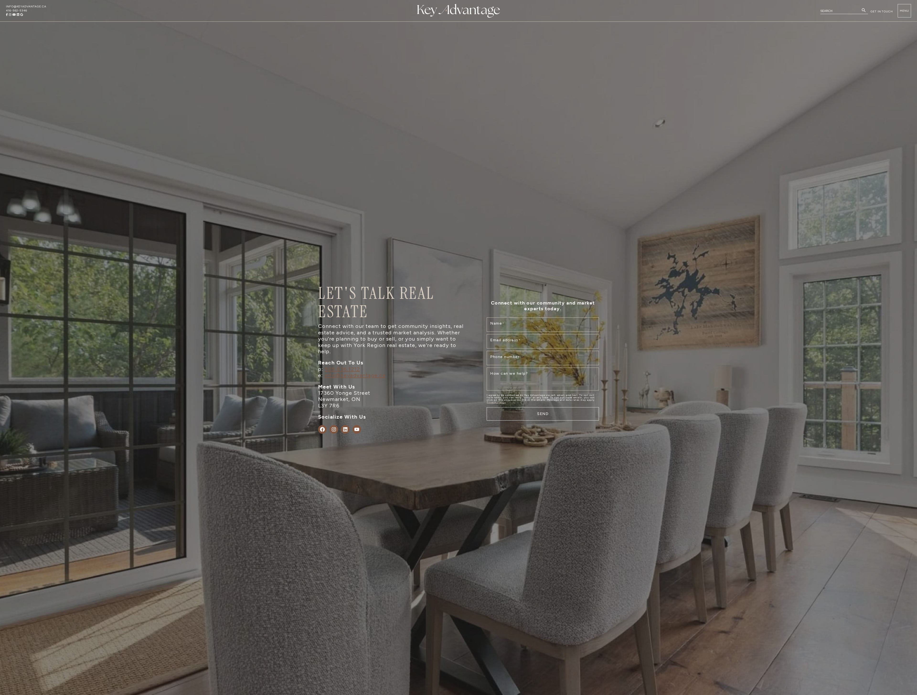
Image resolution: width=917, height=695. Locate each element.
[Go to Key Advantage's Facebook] (7, 14)
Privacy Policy (496, 402)
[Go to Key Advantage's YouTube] (14, 14)
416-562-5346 (16, 10)
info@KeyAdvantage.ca (26, 6)
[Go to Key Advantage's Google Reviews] (21, 14)
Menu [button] (904, 10)
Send (543, 413)
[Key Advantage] (458, 11)
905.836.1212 (342, 369)
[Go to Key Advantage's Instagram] (10, 14)
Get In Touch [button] (881, 11)
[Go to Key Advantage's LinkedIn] (18, 14)
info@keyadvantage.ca (355, 375)
